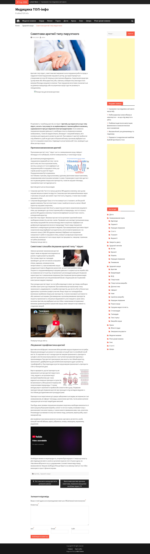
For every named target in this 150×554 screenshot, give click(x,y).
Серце (41, 21)
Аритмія (36, 474)
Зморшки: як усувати (118, 331)
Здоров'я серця (45, 474)
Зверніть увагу (114, 242)
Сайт (73, 529)
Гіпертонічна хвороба (119, 283)
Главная (70, 549)
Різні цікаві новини (102, 21)
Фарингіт (114, 238)
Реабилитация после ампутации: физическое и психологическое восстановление (120, 125)
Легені (49, 21)
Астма (113, 248)
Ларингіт (114, 224)
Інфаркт (114, 290)
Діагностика (115, 286)
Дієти (66, 21)
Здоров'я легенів (115, 246)
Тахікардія (114, 314)
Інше (112, 293)
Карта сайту (78, 549)
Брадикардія (115, 273)
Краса (73, 21)
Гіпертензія (115, 280)
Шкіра (88, 21)
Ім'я (32, 529)
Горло (58, 21)
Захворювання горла (117, 218)
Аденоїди (114, 221)
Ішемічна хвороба (117, 297)
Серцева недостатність (119, 307)
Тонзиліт (114, 235)
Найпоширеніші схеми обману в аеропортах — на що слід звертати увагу (119, 117)
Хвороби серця (116, 321)
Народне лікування (118, 228)
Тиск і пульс (115, 318)
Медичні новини (29, 21)
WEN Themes (80, 551)
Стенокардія (115, 311)
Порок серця (115, 304)
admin (43, 37)
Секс (81, 21)
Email (53, 529)
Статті (113, 231)
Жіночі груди (115, 328)
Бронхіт (114, 252)
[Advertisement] (121, 68)
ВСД (112, 276)
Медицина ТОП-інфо (32, 9)
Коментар (34, 505)
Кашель (114, 255)
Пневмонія (115, 262)
